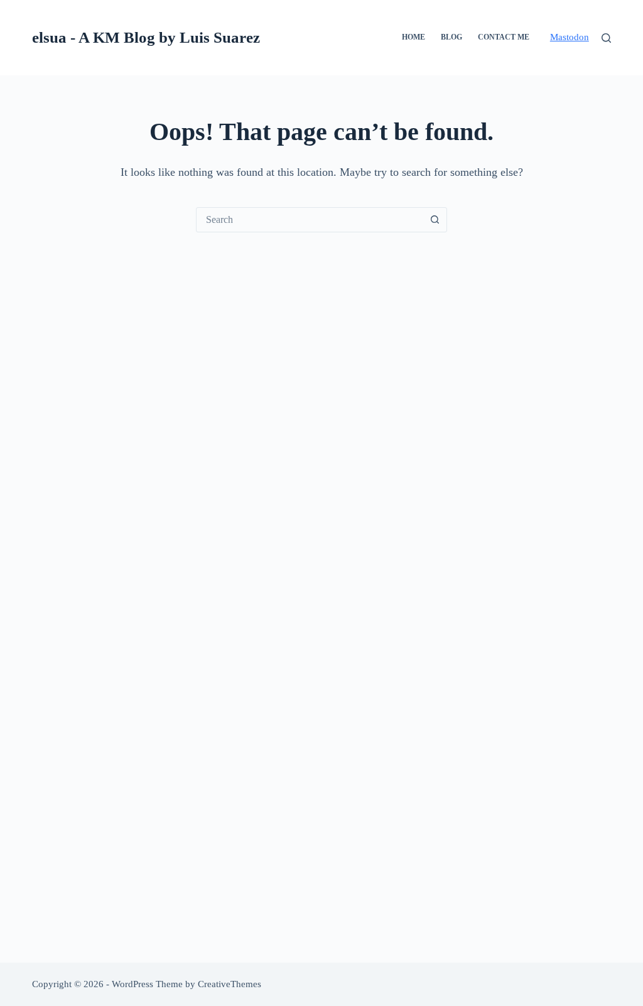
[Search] (606, 38)
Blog (451, 37)
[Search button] (434, 220)
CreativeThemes (229, 984)
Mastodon (569, 37)
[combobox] (310, 219)
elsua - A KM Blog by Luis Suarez (146, 37)
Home (413, 37)
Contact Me (503, 37)
